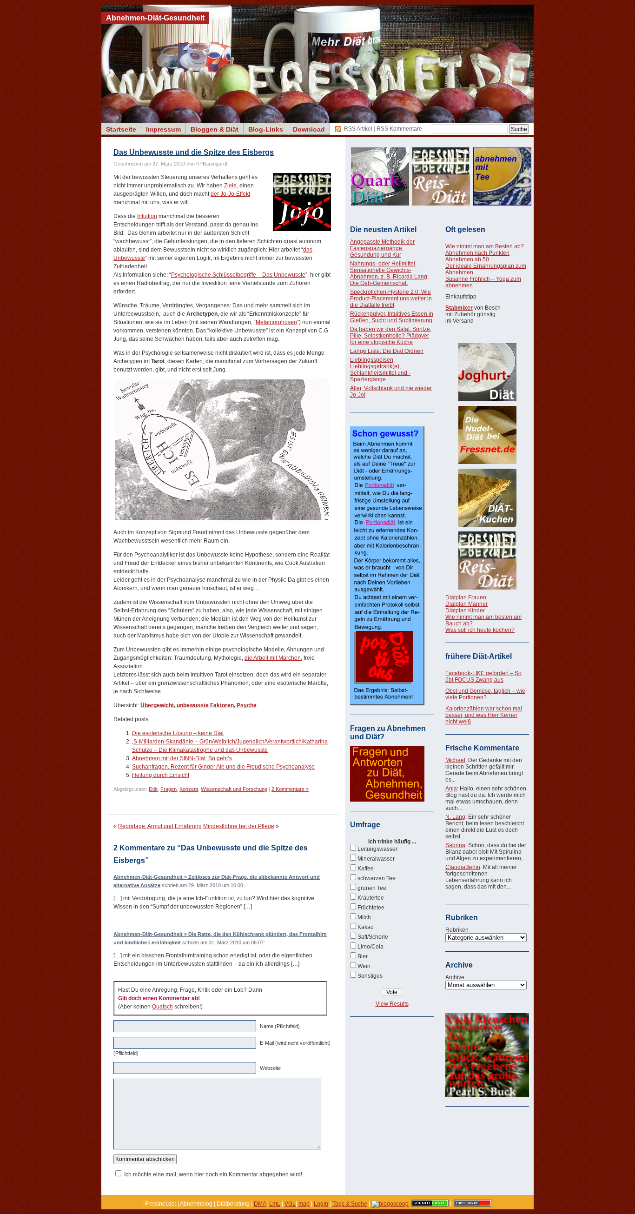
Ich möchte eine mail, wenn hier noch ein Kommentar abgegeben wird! (213, 1174)
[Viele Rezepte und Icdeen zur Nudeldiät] (487, 435)
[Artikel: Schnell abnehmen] (430, 1204)
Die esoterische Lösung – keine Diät (178, 733)
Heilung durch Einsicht (160, 775)
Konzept (188, 789)
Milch (364, 917)
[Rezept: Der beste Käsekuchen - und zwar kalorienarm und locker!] (487, 498)
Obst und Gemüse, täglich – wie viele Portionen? (485, 694)
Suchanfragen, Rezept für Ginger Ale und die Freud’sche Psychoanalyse (223, 766)
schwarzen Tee (376, 878)
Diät (153, 789)
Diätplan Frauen (465, 597)
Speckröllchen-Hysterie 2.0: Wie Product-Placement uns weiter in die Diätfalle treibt (391, 298)
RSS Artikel (358, 129)
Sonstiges (370, 976)
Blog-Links (265, 129)
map (304, 1204)
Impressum (163, 129)
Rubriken (457, 930)
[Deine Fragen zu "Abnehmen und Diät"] (387, 799)
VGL (290, 1204)
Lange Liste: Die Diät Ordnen (386, 351)
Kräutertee (370, 898)
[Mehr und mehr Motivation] (487, 1095)
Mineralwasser (376, 859)
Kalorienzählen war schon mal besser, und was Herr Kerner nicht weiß (483, 715)
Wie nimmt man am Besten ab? (484, 246)
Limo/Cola (370, 946)
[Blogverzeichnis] (390, 1204)
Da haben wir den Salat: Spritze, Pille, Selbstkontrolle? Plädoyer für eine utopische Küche (390, 335)
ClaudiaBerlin (462, 867)
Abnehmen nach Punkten (477, 253)
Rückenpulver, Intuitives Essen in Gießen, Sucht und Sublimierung (391, 317)
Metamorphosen (276, 322)
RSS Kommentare (399, 129)
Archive (454, 977)
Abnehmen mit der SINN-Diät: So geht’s (182, 758)
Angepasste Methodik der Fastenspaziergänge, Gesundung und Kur (382, 248)
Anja (451, 788)
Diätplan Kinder (465, 610)
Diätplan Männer (466, 604)
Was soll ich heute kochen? (480, 630)
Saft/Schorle (372, 937)
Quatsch (162, 1006)
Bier (362, 956)
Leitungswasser (377, 849)
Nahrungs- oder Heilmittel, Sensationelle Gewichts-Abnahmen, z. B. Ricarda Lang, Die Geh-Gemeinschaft (389, 273)
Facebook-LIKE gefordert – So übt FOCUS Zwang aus (483, 676)
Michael (455, 760)
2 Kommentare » (290, 789)
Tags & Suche (349, 1204)
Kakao (365, 927)
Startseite (121, 129)
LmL (274, 1204)
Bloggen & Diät (214, 129)
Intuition (147, 216)
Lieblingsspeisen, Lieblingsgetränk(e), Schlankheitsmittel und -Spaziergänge (380, 370)
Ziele (230, 185)
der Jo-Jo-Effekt (230, 194)
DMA (260, 1204)
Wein (363, 966)
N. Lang (455, 817)
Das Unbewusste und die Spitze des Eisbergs (193, 152)
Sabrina (455, 845)
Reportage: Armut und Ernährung (160, 826)
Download (309, 129)
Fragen (168, 789)
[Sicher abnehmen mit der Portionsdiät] (387, 703)
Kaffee (365, 868)
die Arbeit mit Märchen (273, 658)
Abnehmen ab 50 (467, 259)
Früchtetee (370, 907)
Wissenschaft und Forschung (234, 789)
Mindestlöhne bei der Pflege (238, 826)
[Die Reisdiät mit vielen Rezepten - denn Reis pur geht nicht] (487, 560)
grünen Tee (371, 888)
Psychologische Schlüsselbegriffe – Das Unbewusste (238, 275)
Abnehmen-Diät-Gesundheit (155, 18)
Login (321, 1204)
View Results (392, 1004)
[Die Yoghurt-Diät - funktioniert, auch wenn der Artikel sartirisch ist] (487, 372)
